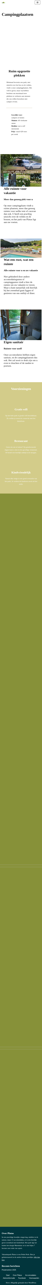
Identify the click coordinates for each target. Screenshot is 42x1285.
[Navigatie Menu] (37, 2)
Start (8, 1275)
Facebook (22, 1278)
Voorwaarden (34, 1278)
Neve (8, 1283)
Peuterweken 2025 (9, 1270)
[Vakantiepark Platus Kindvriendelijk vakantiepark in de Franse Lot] (4, 2)
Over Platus (17, 1275)
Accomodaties (30, 1275)
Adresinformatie (9, 1278)
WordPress (32, 1283)
